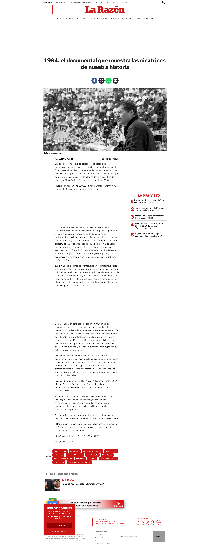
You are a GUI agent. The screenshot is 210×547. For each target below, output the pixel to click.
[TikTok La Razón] (153, 522)
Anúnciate (99, 537)
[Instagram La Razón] (148, 522)
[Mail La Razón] (116, 81)
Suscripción (99, 540)
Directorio (99, 534)
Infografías (96, 18)
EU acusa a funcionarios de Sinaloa (95, 2)
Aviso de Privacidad (102, 544)
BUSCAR (159, 537)
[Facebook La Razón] (94, 81)
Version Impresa (145, 18)
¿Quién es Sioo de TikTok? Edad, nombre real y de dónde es (149, 209)
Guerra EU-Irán (60, 2)
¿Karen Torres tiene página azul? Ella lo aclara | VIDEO (149, 217)
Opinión (69, 18)
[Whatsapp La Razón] (108, 81)
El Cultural (111, 18)
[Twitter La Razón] (101, 81)
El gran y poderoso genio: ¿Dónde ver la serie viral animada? (149, 201)
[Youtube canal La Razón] (158, 522)
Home (59, 18)
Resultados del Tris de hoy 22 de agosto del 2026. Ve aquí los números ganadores (149, 225)
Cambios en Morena (74, 2)
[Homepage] (105, 9)
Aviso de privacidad (59, 531)
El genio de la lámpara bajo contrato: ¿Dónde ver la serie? (148, 234)
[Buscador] (163, 2)
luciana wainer (66, 159)
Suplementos (126, 18)
